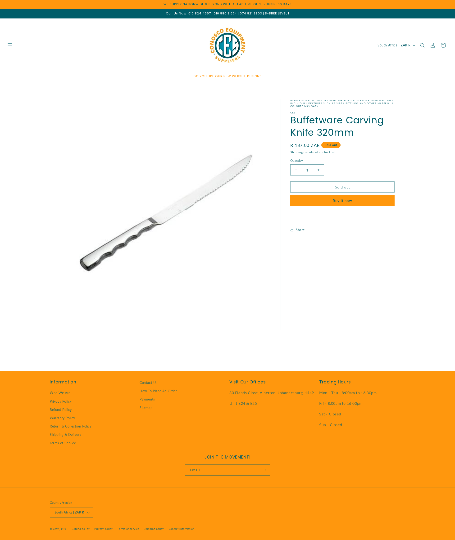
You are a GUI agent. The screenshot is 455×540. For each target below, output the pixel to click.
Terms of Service (63, 443)
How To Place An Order (158, 391)
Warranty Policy (62, 418)
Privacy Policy (61, 401)
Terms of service (128, 528)
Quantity (296, 160)
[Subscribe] (264, 470)
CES (63, 529)
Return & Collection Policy (71, 426)
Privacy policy (103, 528)
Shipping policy (154, 528)
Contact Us (148, 383)
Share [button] (300, 230)
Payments (147, 399)
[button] (10, 45)
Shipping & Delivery (65, 434)
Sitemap (146, 408)
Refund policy (81, 528)
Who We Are (60, 393)
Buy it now (342, 200)
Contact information (182, 528)
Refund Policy (61, 410)
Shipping (296, 152)
